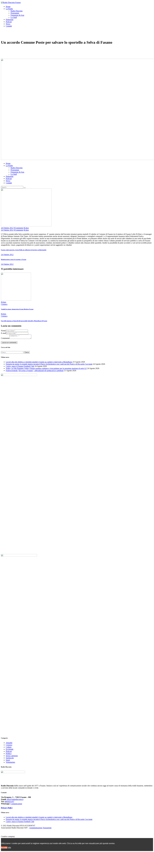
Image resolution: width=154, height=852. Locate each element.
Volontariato (10, 762)
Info (9, 847)
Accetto (4, 847)
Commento (5, 338)
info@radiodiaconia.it (15, 799)
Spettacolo (10, 758)
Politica (8, 754)
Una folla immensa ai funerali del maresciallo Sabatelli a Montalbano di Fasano (24, 321)
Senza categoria (12, 756)
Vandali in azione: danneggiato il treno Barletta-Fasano (17, 309)
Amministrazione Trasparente (40, 828)
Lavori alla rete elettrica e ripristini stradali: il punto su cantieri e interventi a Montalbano (39, 362)
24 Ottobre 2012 (7, 228)
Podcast (9, 751)
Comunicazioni (16, 804)
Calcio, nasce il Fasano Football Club (20, 366)
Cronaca (4, 304)
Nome (3, 331)
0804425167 (9, 802)
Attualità (9, 743)
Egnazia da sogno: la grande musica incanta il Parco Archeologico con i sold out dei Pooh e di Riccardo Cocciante (49, 364)
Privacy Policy (7, 808)
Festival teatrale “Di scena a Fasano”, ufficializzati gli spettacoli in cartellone (35, 371)
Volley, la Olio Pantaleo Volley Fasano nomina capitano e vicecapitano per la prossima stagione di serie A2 (46, 368)
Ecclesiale (9, 749)
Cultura (8, 747)
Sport (8, 760)
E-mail (3, 333)
